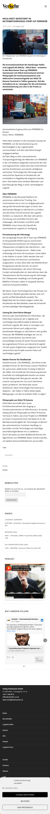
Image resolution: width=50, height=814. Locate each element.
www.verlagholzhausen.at (13, 700)
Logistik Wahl (8, 724)
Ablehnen (25, 801)
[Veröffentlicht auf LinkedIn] (42, 620)
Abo (4, 736)
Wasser (5, 771)
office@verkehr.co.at (11, 697)
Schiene (6, 765)
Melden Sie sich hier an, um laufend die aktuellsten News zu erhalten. (25, 490)
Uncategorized (18, 26)
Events (5, 730)
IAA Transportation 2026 (16, 544)
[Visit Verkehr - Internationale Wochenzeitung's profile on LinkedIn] (9, 620)
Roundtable (7, 719)
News (5, 713)
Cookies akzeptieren (25, 795)
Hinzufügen (11, 500)
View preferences (25, 807)
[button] (5, 640)
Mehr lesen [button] (11, 631)
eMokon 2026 (11, 532)
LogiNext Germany (13, 520)
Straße (5, 760)
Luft (4, 777)
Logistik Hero (8, 747)
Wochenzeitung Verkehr (14, 600)
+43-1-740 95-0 (8, 694)
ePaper (5, 741)
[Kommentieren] (12, 659)
